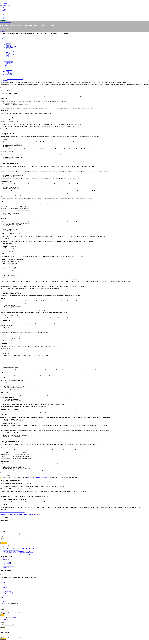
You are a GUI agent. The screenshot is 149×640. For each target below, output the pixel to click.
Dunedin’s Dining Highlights (9, 54)
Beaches (4, 561)
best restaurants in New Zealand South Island (37, 477)
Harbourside (8, 65)
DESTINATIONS (6, 562)
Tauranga (2, 369)
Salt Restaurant (9, 73)
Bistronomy (8, 60)
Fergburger (8, 53)
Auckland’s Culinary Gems (8, 40)
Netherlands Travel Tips (8, 564)
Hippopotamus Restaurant (11, 46)
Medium (4, 601)
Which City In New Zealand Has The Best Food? (15, 79)
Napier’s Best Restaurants (9, 57)
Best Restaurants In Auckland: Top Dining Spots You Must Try (16, 554)
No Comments (3, 31)
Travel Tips (5, 567)
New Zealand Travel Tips (5, 22)
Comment (2, 531)
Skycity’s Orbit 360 (9, 41)
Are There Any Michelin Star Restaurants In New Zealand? (17, 75)
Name (2, 534)
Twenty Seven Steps (10, 48)
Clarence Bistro (9, 66)
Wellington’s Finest (7, 44)
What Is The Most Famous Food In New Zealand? (15, 78)
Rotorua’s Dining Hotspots (9, 67)
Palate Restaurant (9, 62)
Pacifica (7, 58)
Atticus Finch (8, 69)
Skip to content (3, 3)
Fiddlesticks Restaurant (10, 49)
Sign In (13, 630)
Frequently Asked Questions (9, 74)
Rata (7, 52)
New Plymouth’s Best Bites (9, 71)
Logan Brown (8, 45)
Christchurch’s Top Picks (8, 47)
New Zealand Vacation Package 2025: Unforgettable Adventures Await (18, 552)
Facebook (5, 600)
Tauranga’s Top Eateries (8, 64)
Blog (4, 10)
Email (2, 536)
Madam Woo (8, 63)
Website (2, 538)
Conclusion (6, 80)
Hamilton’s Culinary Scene (8, 61)
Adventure (5, 559)
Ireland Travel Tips (7, 563)
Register (14, 617)
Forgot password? (4, 619)
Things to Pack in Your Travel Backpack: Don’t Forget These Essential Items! (19, 548)
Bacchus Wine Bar (9, 55)
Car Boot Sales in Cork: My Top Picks (11, 550)
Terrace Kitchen (9, 70)
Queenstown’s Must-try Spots (9, 51)
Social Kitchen (9, 72)
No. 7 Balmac (8, 56)
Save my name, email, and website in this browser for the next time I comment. (19, 540)
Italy (4, 573)
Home (4, 9)
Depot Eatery (8, 43)
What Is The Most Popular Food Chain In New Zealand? (16, 76)
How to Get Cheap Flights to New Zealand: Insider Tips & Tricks (16, 551)
